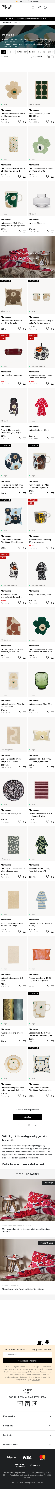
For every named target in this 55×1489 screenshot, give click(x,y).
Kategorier (21, 52)
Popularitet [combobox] (38, 57)
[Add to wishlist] (20, 121)
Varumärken (6, 23)
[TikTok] (35, 1403)
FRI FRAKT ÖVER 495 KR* (29, 1)
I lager (11, 52)
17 (29, 1125)
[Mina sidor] (33, 7)
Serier (50, 52)
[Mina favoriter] (39, 7)
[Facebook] (20, 1403)
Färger (32, 52)
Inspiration (8, 1435)
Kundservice (9, 1416)
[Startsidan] (7, 7)
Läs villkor (36, 1380)
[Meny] (51, 7)
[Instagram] (27, 1403)
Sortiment (8, 1425)
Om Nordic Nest (11, 1444)
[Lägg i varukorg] (24, 121)
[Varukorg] (45, 7)
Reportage (48, 1183)
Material (41, 52)
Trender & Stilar (46, 1243)
